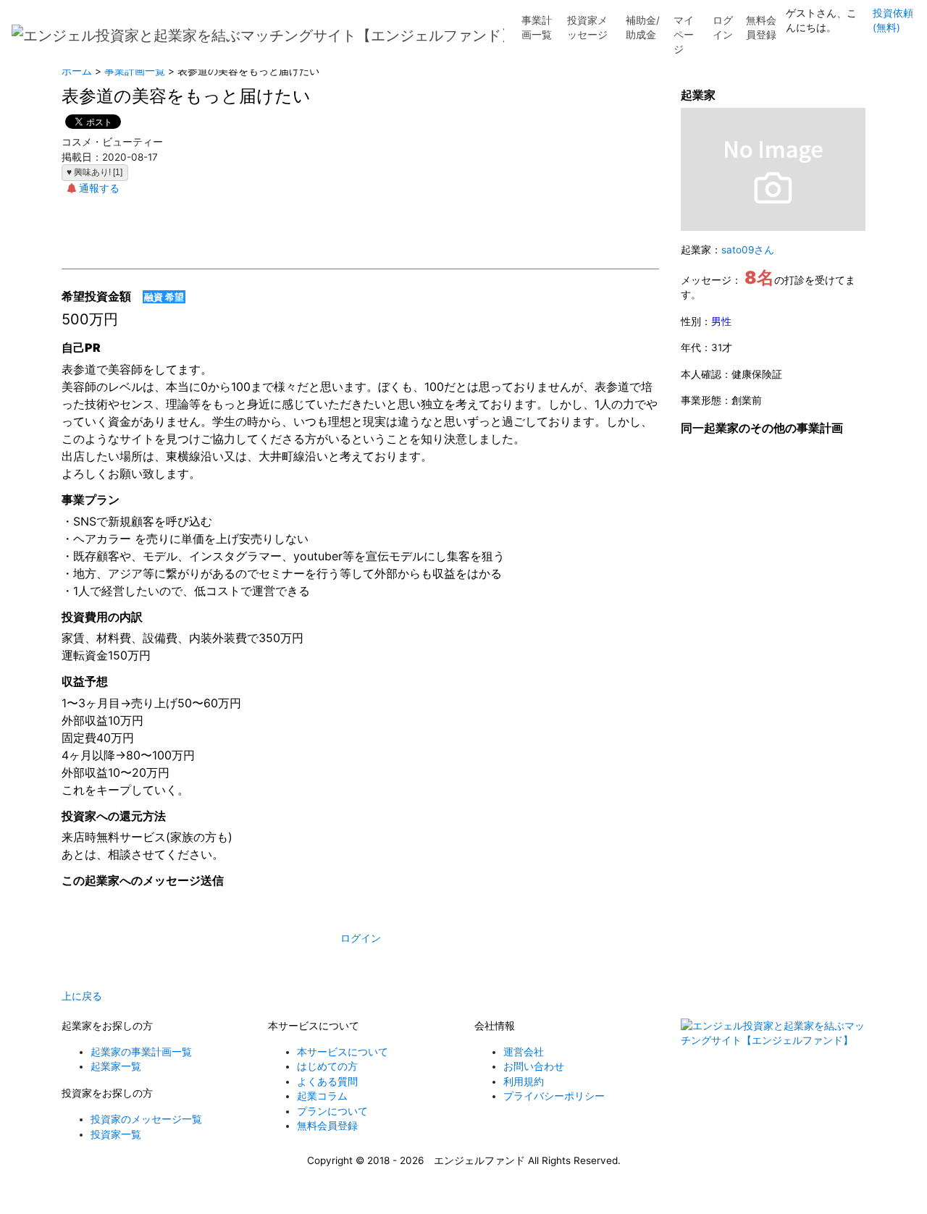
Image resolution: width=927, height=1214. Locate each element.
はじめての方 (327, 1066)
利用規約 (523, 1081)
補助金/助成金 (643, 27)
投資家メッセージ (587, 27)
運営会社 (523, 1052)
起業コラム (322, 1096)
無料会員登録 (761, 27)
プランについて (332, 1111)
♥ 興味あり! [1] (94, 172)
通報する (99, 188)
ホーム (77, 71)
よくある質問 (327, 1081)
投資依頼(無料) (893, 20)
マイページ (684, 35)
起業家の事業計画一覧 (141, 1052)
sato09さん (747, 250)
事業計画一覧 (536, 27)
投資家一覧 (116, 1134)
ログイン (723, 27)
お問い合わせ (533, 1066)
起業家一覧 (116, 1066)
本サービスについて (342, 1052)
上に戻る (82, 996)
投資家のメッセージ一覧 (146, 1119)
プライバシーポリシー (554, 1096)
